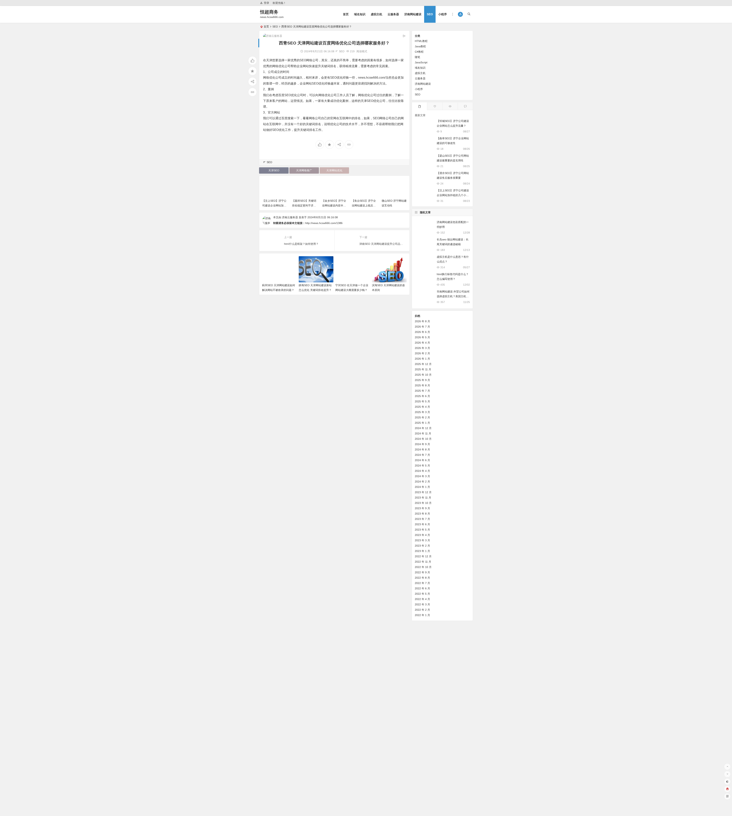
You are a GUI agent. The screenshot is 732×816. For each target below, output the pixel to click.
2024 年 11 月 (423, 433)
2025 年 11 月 (423, 369)
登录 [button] (266, 2)
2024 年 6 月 (422, 460)
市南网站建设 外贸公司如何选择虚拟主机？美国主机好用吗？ (453, 296)
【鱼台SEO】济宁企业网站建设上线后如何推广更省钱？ (334, 205)
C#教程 (419, 51)
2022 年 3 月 (422, 604)
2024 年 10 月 (423, 438)
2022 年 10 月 (423, 567)
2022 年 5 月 (422, 593)
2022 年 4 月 (422, 599)
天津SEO (273, 170)
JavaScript (421, 62)
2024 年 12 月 (423, 428)
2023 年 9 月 (422, 508)
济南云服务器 (290, 217)
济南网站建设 (412, 14)
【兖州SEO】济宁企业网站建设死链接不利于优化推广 (393, 205)
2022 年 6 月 (422, 588)
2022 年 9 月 (422, 572)
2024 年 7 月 (422, 454)
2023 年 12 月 (423, 492)
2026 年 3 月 (422, 348)
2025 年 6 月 (422, 396)
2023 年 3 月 (422, 540)
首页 (346, 14)
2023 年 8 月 (422, 513)
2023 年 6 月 (422, 524)
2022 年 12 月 (423, 556)
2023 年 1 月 (422, 551)
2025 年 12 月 (423, 364)
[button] (460, 14)
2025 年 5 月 (422, 401)
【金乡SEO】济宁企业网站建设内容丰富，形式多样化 (304, 205)
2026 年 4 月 (422, 342)
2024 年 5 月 (422, 465)
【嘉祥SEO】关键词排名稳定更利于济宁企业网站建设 (274, 205)
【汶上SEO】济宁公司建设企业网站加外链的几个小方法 (453, 195)
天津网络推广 (304, 170)
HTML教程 (421, 41)
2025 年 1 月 (422, 422)
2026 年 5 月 (422, 337)
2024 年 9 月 (422, 444)
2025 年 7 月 (422, 390)
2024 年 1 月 (422, 486)
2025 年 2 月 (422, 417)
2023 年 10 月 (423, 502)
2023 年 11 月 (423, 497)
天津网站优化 (334, 170)
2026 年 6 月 (422, 331)
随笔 (417, 57)
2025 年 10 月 (423, 374)
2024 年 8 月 (422, 449)
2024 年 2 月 (422, 481)
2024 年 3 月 (422, 476)
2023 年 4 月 (422, 534)
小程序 (442, 14)
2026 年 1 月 (422, 358)
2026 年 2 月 (422, 353)
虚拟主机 (376, 14)
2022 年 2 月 (422, 609)
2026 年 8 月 (422, 321)
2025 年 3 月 (422, 412)
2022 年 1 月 (422, 615)
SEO (430, 14)
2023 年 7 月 (422, 518)
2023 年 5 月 (422, 529)
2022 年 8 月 (422, 577)
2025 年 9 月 (422, 380)
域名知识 (359, 14)
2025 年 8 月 (422, 385)
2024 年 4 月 (422, 470)
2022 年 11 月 (423, 561)
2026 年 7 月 (422, 326)
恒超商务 (269, 11)
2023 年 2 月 (422, 545)
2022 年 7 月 (422, 583)
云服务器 (393, 14)
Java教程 (420, 46)
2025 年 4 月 (422, 406)
